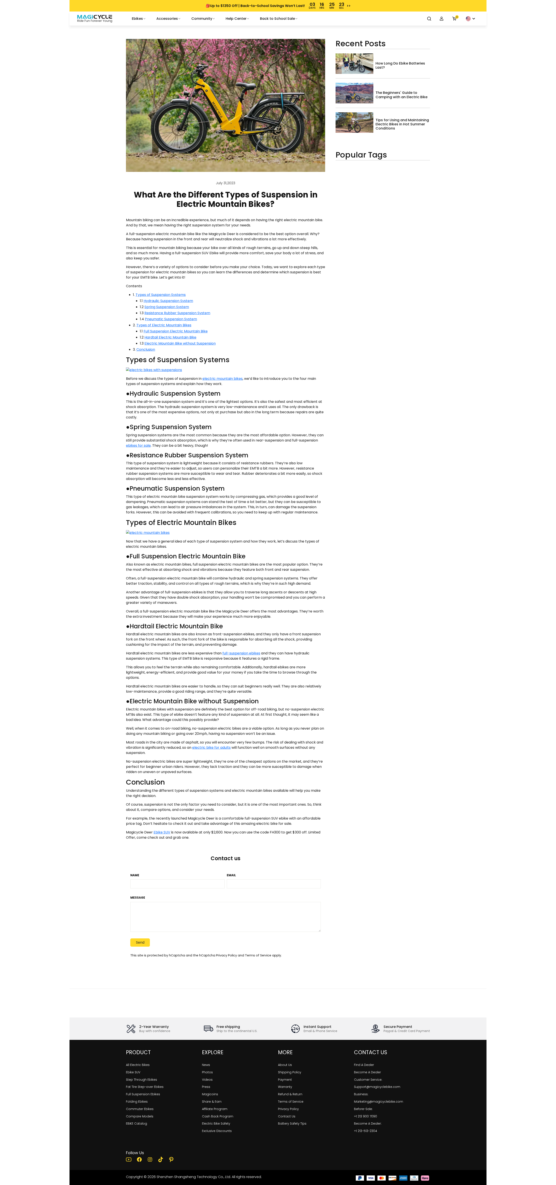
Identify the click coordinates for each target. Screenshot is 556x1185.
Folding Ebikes (137, 1101)
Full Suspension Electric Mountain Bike (176, 331)
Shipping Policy (289, 1072)
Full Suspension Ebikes (143, 1094)
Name (134, 875)
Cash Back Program (217, 1116)
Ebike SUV (162, 832)
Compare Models (139, 1116)
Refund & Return (290, 1094)
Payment (285, 1079)
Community (201, 18)
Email (231, 875)
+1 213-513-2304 (365, 1131)
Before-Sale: (363, 1109)
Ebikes (137, 18)
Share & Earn (212, 1101)
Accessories (167, 18)
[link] (95, 18)
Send (140, 942)
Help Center (236, 18)
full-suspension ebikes (241, 653)
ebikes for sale (138, 445)
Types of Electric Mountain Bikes (163, 325)
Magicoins (210, 1094)
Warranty (285, 1087)
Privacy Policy (226, 955)
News (206, 1065)
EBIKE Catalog (136, 1123)
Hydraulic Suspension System (168, 300)
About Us (285, 1065)
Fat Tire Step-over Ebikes (145, 1087)
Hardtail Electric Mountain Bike (170, 337)
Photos (207, 1072)
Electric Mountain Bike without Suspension (180, 343)
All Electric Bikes (138, 1065)
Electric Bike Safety (216, 1123)
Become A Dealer (367, 1072)
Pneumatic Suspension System (171, 319)
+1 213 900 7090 (365, 1116)
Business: (361, 1094)
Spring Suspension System (166, 306)
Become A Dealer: (368, 1123)
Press (206, 1087)
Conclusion (145, 349)
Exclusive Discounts (217, 1131)
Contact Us (286, 1116)
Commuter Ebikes (140, 1109)
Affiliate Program (214, 1109)
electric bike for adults (211, 747)
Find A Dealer (364, 1065)
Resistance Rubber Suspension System (177, 312)
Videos (207, 1079)
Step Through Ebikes (141, 1079)
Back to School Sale (277, 18)
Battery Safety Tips (292, 1123)
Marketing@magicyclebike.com (378, 1101)
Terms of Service (258, 955)
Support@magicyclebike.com (377, 1087)
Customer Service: (368, 1079)
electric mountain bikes (222, 378)
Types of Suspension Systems (161, 294)
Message (137, 898)
